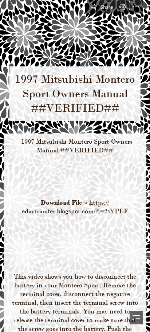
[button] (101, 6)
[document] (75, 166)
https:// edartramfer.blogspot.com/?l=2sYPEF (75, 206)
